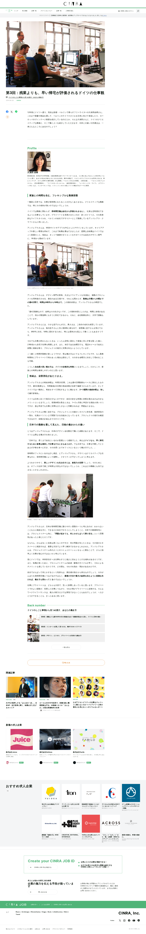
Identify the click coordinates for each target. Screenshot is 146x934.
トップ (16, 11)
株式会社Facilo (79, 752)
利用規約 (70, 929)
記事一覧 (58, 11)
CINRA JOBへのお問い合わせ (63, 904)
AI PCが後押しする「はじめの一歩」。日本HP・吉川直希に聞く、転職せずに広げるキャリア (21, 705)
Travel (18, 914)
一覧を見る (66, 647)
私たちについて (10, 929)
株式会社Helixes (46, 752)
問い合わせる (42, 892)
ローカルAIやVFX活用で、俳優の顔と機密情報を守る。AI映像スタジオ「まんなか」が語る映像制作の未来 (55, 705)
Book (49, 912)
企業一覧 (34, 11)
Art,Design (25, 912)
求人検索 (24, 11)
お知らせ (37, 929)
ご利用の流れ (69, 11)
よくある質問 (46, 904)
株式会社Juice (11, 752)
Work (66, 912)
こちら (104, 15)
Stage (44, 912)
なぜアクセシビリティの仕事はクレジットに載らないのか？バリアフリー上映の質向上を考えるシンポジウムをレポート (88, 704)
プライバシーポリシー (58, 929)
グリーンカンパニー (46, 11)
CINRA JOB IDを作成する (43, 867)
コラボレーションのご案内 (24, 929)
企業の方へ (34, 904)
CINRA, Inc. (129, 913)
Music (18, 912)
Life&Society (57, 912)
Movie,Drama (35, 912)
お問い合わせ (46, 929)
